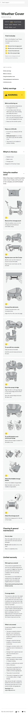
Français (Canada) (17, 21)
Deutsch (6, 24)
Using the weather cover (9, 76)
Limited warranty (7, 82)
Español (10, 24)
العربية (14, 27)
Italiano (19, 24)
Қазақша (10, 27)
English (11, 21)
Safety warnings (7, 70)
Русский (6, 27)
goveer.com (18, 670)
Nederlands (15, 24)
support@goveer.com (10, 690)
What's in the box (7, 73)
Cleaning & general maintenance (11, 79)
